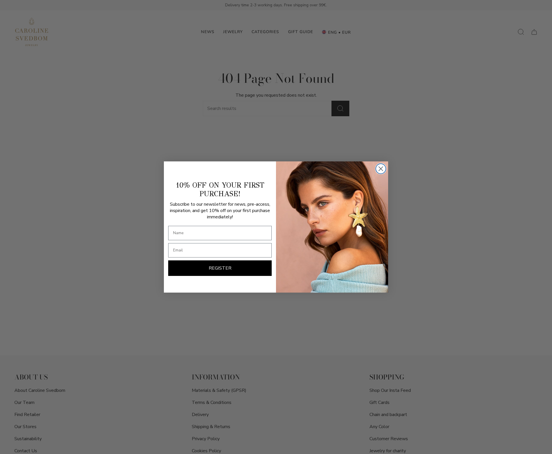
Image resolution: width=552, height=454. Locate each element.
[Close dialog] (381, 169)
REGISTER (220, 268)
